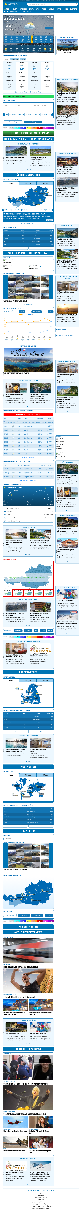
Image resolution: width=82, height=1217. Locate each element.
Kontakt (41, 1193)
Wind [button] (36, 630)
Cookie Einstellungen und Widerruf (41, 1208)
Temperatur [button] (28, 630)
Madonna (38, 0)
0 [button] (20, 209)
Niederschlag (36, 312)
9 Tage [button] (45, 183)
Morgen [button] (28, 183)
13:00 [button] (32, 114)
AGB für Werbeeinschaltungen (41, 1205)
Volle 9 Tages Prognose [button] (27, 480)
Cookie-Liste (41, 1199)
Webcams (51, 9)
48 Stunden (14, 11)
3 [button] (26, 209)
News (37, 9)
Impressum (41, 1195)
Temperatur (7, 312)
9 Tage (23, 11)
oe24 (18, 0)
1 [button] (22, 209)
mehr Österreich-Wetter (27, 223)
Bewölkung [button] (33, 122)
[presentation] (4, 114)
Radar (29, 11)
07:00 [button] (13, 114)
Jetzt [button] (7, 114)
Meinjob (48, 0)
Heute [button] (11, 183)
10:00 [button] (23, 114)
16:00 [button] (42, 114)
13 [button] (49, 209)
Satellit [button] (50, 630)
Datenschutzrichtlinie (41, 1197)
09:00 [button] (19, 114)
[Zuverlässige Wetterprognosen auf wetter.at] (14, 4)
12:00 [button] (29, 114)
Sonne (22, 312)
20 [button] (10, 209)
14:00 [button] (36, 114)
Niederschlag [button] (13, 122)
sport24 (33, 0)
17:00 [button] (45, 114)
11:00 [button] (26, 114)
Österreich (28, 0)
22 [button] (15, 209)
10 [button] (41, 209)
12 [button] (46, 209)
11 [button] (44, 209)
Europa (31, 9)
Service (59, 9)
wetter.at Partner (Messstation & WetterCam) (41, 1206)
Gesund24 (43, 0)
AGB (41, 1201)
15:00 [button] (39, 114)
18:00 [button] (48, 114)
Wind (50, 312)
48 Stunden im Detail (20, 92)
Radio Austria (62, 0)
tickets (56, 0)
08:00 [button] (16, 114)
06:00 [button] (10, 114)
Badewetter (73, 9)
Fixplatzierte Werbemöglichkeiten (41, 1203)
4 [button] (28, 209)
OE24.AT (15, 9)
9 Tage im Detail (36, 92)
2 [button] (24, 209)
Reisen (52, 0)
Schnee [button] (43, 630)
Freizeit (44, 9)
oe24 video (22, 0)
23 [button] (18, 209)
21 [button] (12, 209)
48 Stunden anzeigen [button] (27, 457)
